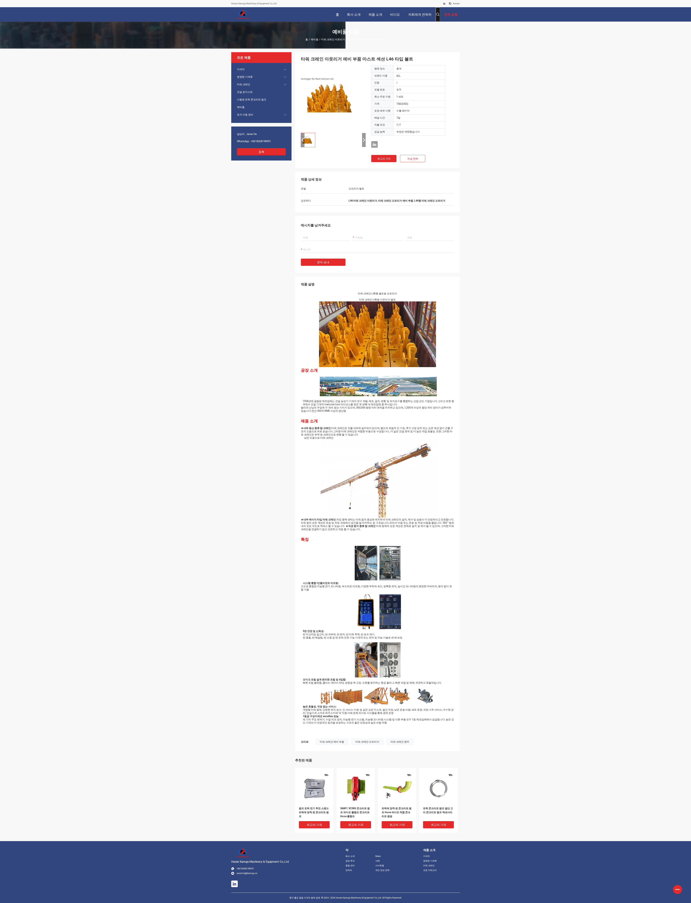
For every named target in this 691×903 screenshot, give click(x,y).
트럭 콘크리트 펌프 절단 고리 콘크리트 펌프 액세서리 (438, 810)
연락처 (349, 870)
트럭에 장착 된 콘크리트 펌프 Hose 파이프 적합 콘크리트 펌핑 (397, 812)
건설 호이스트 (245, 92)
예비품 (314, 39)
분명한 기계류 (245, 76)
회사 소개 (350, 856)
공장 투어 (350, 861)
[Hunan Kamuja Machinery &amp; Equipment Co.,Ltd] (243, 14)
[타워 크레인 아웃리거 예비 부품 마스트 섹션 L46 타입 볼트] (333, 97)
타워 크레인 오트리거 (367, 741)
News (378, 856)
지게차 (241, 69)
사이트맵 (379, 865)
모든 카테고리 (430, 870)
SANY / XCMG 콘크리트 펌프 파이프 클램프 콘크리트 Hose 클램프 (355, 812)
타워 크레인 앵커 (399, 741)
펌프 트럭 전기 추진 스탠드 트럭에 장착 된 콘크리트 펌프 (314, 812)
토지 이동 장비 (245, 114)
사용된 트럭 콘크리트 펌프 (251, 99)
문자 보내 (323, 262)
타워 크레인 (243, 84)
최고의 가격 (383, 158)
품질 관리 (350, 865)
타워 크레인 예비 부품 (332, 741)
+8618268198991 (261, 141)
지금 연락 (412, 158)
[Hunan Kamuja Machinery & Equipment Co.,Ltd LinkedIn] (444, 3)
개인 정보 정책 (382, 870)
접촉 (261, 151)
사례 (377, 861)
